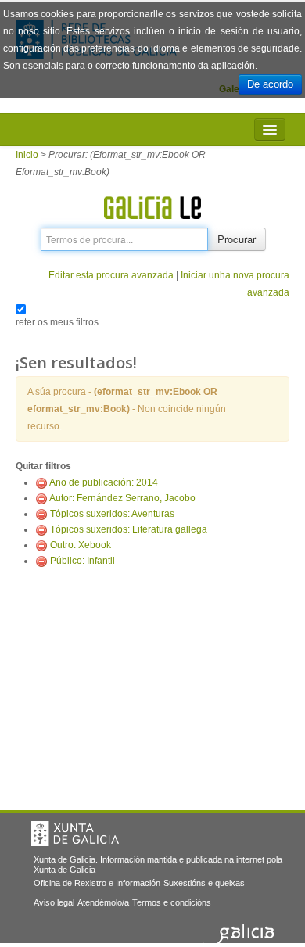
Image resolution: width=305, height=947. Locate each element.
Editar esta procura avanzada (111, 275)
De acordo (270, 84)
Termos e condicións (171, 902)
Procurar (236, 238)
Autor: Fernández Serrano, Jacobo (122, 498)
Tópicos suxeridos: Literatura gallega (128, 529)
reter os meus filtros (57, 322)
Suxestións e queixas (204, 883)
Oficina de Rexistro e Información (97, 883)
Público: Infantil (82, 560)
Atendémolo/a (103, 902)
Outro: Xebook (80, 545)
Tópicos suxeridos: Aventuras (112, 513)
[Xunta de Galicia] (75, 833)
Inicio (27, 154)
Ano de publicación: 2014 (103, 482)
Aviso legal (54, 902)
